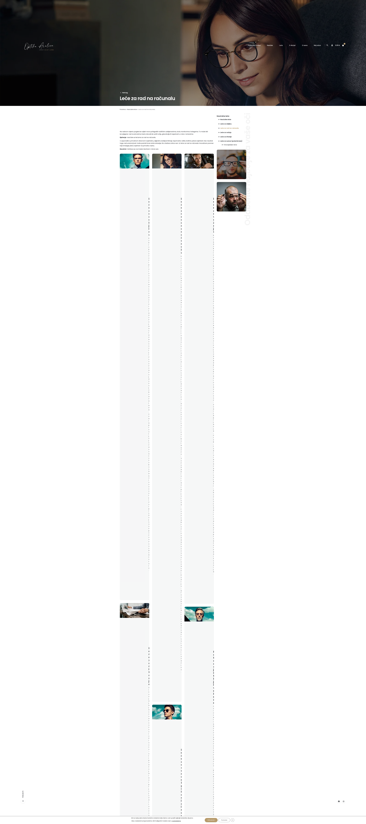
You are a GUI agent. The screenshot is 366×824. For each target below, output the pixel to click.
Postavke (224, 820)
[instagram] (343, 801)
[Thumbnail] (37, 45)
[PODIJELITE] (23, 801)
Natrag (125, 93)
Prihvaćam (211, 820)
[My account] (332, 45)
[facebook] (339, 801)
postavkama (176, 821)
